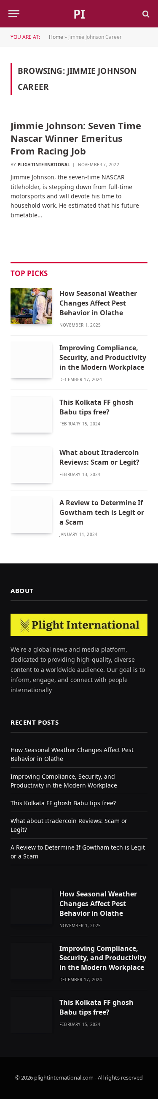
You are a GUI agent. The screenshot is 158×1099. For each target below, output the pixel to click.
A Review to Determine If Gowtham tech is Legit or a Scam (101, 512)
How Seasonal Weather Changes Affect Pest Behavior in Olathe (98, 303)
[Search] (145, 13)
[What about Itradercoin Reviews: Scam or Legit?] (31, 465)
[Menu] (13, 13)
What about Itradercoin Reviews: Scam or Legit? (101, 457)
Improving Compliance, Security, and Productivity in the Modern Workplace (102, 357)
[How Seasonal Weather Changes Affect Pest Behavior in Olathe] (31, 306)
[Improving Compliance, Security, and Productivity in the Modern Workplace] (31, 360)
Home (56, 37)
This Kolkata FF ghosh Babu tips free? (96, 407)
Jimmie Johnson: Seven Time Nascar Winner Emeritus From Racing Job (76, 138)
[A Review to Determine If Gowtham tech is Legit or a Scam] (31, 515)
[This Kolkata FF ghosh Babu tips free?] (31, 415)
